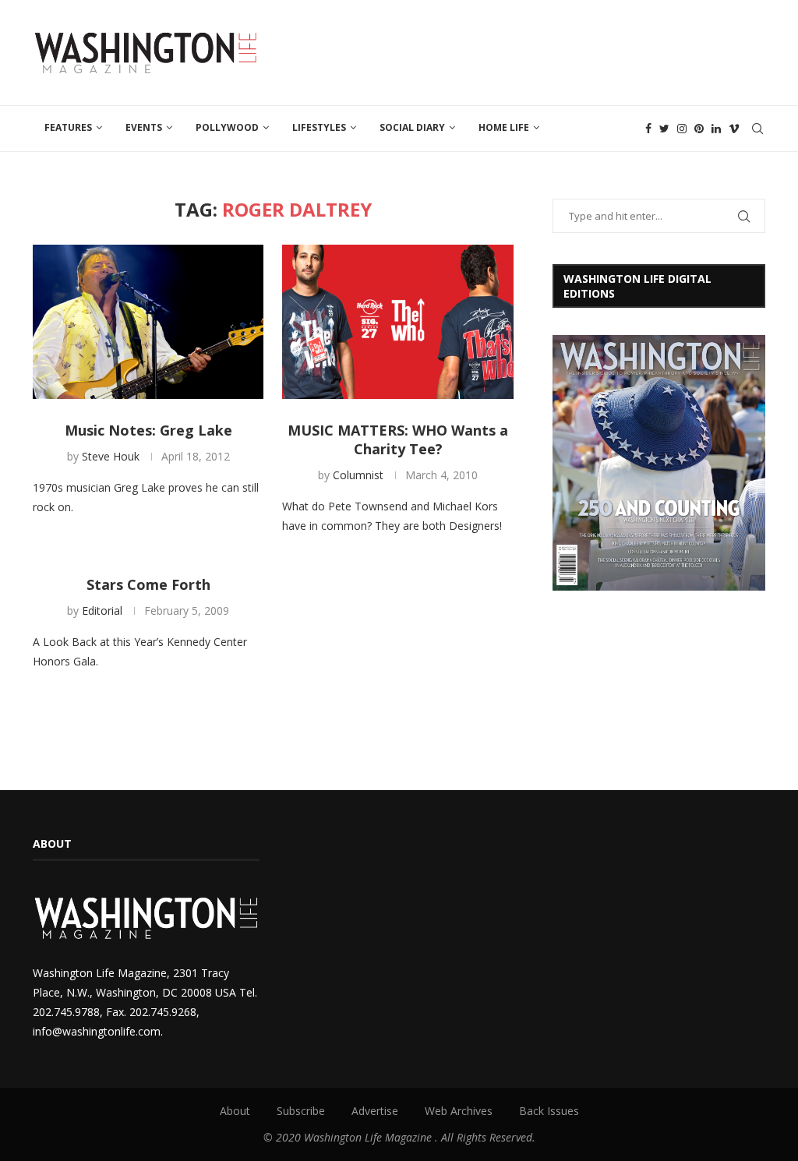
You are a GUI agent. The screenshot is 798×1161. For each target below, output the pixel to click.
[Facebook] (648, 128)
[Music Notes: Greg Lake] (148, 322)
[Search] (757, 128)
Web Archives (459, 1110)
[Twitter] (664, 128)
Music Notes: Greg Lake (148, 430)
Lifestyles (319, 127)
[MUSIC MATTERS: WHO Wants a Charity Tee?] (397, 322)
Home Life (503, 127)
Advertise (374, 1110)
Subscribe (301, 1110)
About (235, 1110)
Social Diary (412, 127)
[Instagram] (682, 128)
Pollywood (227, 127)
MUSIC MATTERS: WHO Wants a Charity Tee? (398, 439)
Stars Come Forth (148, 584)
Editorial (102, 610)
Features (68, 127)
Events (143, 127)
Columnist (358, 475)
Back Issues (549, 1110)
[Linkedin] (716, 128)
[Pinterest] (699, 128)
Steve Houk (110, 456)
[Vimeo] (734, 128)
